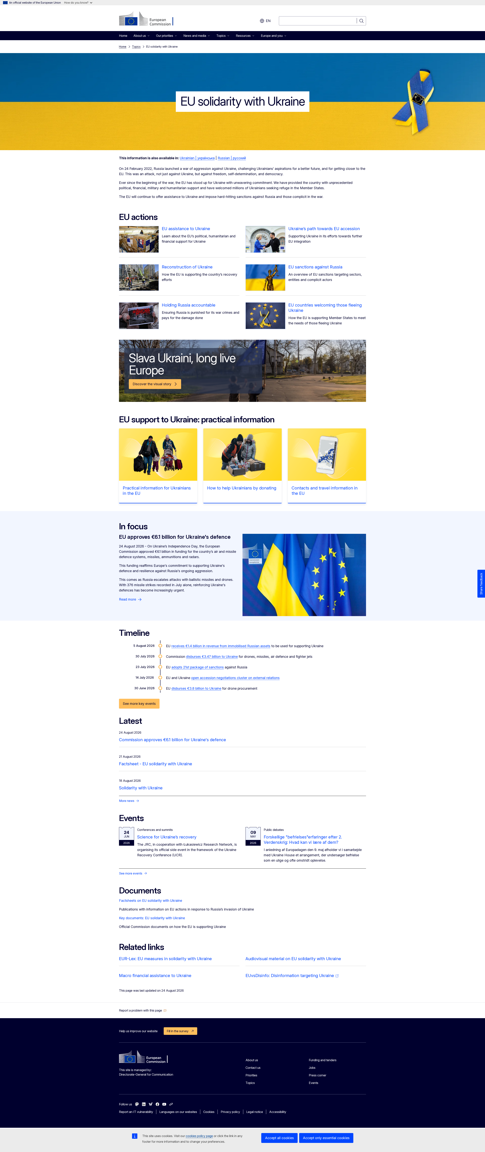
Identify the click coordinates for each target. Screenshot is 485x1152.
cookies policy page (199, 1136)
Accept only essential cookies (326, 1138)
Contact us (253, 1068)
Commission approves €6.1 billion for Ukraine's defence (172, 739)
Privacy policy (230, 1112)
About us (252, 1060)
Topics (136, 46)
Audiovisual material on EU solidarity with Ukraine (293, 958)
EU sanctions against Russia (315, 266)
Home (123, 36)
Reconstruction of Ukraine (187, 266)
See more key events (139, 704)
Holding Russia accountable (188, 305)
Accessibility (277, 1112)
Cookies (208, 1112)
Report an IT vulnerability (136, 1112)
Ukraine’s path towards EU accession (324, 228)
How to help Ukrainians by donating (241, 487)
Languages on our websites (178, 1112)
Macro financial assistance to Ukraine (155, 975)
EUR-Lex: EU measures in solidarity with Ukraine (165, 958)
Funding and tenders (322, 1060)
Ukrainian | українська (197, 158)
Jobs (312, 1068)
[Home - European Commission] (149, 19)
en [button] (268, 21)
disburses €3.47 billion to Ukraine (212, 657)
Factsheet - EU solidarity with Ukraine (155, 763)
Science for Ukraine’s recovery (166, 836)
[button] (143, 1010)
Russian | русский (232, 158)
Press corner (317, 1075)
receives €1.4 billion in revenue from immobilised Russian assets (220, 646)
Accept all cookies (279, 1138)
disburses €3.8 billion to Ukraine (196, 688)
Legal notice (254, 1112)
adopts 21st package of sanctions (197, 667)
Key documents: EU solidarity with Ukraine (152, 918)
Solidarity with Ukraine (141, 787)
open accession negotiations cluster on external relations (235, 678)
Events (313, 1083)
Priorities (251, 1075)
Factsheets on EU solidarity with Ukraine (150, 901)
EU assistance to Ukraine (186, 228)
